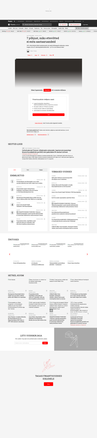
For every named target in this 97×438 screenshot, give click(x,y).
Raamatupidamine (42, 134)
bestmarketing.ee (45, 21)
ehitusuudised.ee (77, 21)
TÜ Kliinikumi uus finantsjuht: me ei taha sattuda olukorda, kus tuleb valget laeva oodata (78, 295)
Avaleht (10, 28)
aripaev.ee (61, 21)
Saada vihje (61, 28)
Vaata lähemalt (38, 123)
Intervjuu (19, 179)
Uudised (18, 202)
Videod (26, 28)
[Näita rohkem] (83, 21)
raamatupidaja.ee (21, 21)
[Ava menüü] (14, 21)
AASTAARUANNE (30, 35)
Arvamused (11, 313)
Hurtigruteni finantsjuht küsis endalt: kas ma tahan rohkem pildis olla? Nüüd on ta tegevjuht (17, 295)
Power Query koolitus (74, 263)
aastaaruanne (30, 134)
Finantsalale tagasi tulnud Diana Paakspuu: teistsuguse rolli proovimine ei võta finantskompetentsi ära (27, 190)
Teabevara (36, 28)
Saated (18, 210)
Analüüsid (54, 210)
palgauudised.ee (37, 21)
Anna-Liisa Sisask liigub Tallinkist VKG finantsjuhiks (66, 192)
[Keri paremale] (87, 254)
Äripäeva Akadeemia (36, 261)
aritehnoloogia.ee (29, 21)
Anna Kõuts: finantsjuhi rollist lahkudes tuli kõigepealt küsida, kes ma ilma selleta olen (37, 318)
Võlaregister (54, 28)
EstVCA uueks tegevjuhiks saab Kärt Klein (63, 197)
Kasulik (18, 219)
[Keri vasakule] (9, 254)
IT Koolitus (16, 261)
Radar (66, 28)
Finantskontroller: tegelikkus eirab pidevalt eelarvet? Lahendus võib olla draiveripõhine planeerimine (26, 222)
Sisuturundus (47, 28)
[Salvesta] (44, 180)
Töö (41, 28)
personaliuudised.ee (54, 21)
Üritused (31, 28)
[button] (28, 343)
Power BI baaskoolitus (19, 263)
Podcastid (21, 28)
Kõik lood (15, 28)
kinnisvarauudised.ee (69, 21)
